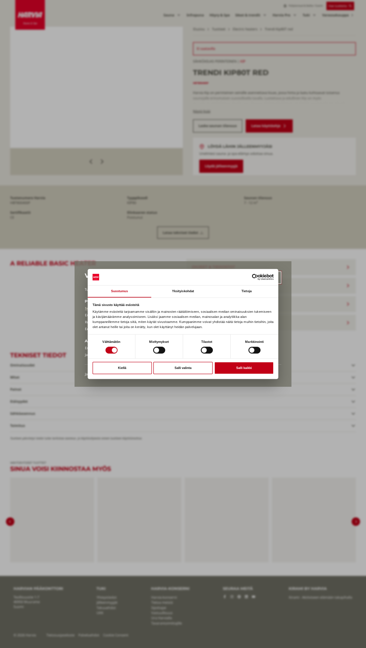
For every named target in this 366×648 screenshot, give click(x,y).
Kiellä (122, 368)
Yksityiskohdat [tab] (183, 291)
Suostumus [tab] (119, 291)
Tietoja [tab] (246, 291)
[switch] (159, 350)
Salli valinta (183, 368)
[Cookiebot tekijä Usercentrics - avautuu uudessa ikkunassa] (255, 277)
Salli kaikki (244, 368)
